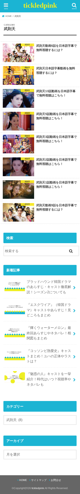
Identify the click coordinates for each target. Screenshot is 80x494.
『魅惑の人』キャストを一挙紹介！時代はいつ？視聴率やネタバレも (49, 379)
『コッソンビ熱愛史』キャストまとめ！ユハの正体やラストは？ (49, 356)
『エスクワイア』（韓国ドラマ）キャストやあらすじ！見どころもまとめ (49, 310)
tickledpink (40, 5)
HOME (23, 480)
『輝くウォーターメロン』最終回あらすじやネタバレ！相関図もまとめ (49, 333)
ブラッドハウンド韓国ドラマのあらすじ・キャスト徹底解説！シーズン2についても (49, 287)
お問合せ (56, 480)
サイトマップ (39, 480)
